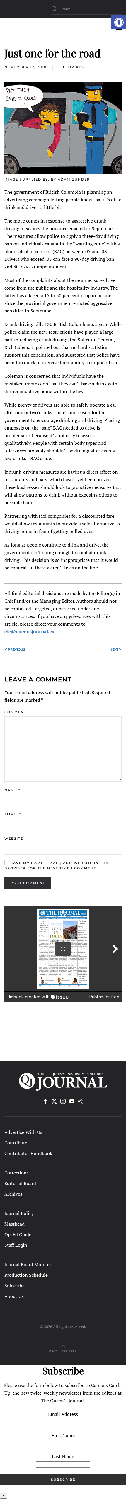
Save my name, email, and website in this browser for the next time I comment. (57, 865)
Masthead (14, 1224)
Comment (15, 712)
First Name (63, 1435)
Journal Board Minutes (28, 1264)
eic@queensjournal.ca (29, 631)
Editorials (71, 67)
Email (12, 814)
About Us (14, 1296)
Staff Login (15, 1245)
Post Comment (28, 883)
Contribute (15, 1142)
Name (12, 790)
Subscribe (14, 1285)
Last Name (63, 1456)
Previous (16, 649)
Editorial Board (20, 1183)
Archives (13, 1194)
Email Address (63, 1414)
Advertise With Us (23, 1132)
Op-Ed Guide (17, 1234)
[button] (118, 22)
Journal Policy (19, 1213)
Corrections (16, 1172)
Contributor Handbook (28, 1153)
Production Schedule (26, 1275)
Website (13, 838)
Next (114, 649)
